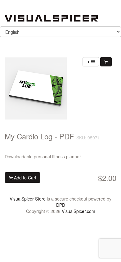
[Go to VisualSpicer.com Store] (51, 18)
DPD (60, 205)
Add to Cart (24, 177)
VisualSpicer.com (78, 211)
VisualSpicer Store (28, 199)
